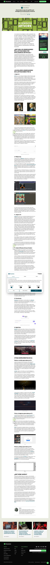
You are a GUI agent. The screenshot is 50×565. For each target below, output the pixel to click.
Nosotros (26, 1)
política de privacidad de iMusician (42, 552)
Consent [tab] (13, 276)
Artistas (15, 550)
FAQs (15, 553)
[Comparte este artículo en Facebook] (42, 57)
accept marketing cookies (14, 132)
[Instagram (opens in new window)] (43, 546)
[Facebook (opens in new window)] (36, 546)
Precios (18, 1)
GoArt (15, 427)
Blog (15, 548)
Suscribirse (43, 550)
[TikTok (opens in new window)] (40, 546)
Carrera (22, 548)
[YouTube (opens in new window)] (38, 546)
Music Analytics (6, 553)
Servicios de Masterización (7, 555)
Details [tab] (25, 276)
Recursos (21, 1)
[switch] (20, 287)
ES (31, 1)
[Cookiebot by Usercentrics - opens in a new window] (38, 273)
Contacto (22, 553)
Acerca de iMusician (24, 546)
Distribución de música (7, 548)
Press (22, 555)
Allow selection (25, 290)
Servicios (14, 1)
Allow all (36, 290)
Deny (14, 290)
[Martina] (16, 511)
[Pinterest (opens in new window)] (45, 546)
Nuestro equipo (23, 550)
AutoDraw (32, 451)
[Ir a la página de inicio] (7, 1)
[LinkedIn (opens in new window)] (41, 546)
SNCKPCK (24, 130)
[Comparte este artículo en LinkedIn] (44, 57)
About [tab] (37, 276)
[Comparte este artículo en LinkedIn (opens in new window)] (29, 14)
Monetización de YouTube (7, 550)
